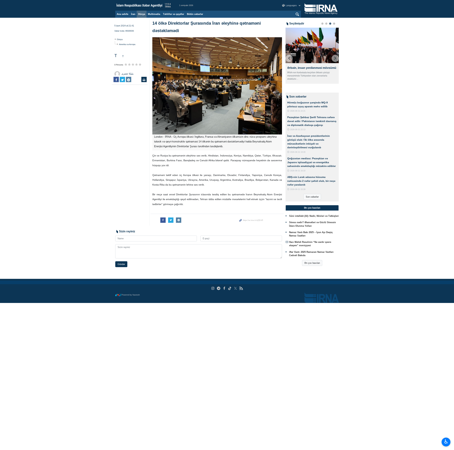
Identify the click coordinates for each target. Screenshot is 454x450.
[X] (235, 288)
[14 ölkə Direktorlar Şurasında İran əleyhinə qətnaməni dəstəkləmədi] (217, 85)
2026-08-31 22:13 (297, 129)
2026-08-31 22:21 (297, 111)
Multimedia (154, 14)
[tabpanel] (312, 56)
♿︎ (446, 441)
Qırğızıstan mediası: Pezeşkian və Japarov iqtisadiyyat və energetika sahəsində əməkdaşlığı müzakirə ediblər (311, 162)
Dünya (141, 14)
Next (335, 58)
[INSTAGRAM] (213, 288)
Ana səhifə (122, 14)
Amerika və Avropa (127, 44)
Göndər (121, 264)
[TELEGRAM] (218, 288)
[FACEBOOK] (224, 288)
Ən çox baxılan (312, 263)
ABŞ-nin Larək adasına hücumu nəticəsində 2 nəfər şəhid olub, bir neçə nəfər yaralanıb (311, 181)
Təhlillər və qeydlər (173, 14)
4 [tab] (334, 24)
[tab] (312, 208)
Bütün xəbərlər (195, 14)
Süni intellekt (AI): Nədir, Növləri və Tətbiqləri (314, 216)
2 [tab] (326, 24)
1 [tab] (322, 24)
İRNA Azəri (143, 5)
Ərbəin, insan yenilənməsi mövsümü (311, 67)
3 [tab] (330, 24)
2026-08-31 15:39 (297, 189)
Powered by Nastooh (131, 295)
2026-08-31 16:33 (297, 171)
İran (133, 14)
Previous (289, 58)
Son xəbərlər (312, 196)
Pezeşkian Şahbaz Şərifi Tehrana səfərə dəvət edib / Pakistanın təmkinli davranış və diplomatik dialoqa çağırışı (311, 121)
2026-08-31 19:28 (297, 152)
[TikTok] (230, 288)
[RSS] (241, 288)
